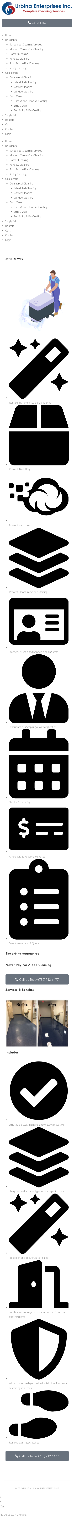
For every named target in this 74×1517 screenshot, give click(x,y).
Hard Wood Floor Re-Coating (30, 100)
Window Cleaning (19, 58)
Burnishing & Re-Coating (27, 110)
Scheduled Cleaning (25, 82)
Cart (7, 124)
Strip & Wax (20, 105)
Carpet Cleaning (18, 53)
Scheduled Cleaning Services (25, 44)
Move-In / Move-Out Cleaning (26, 49)
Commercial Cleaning (21, 77)
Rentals (9, 119)
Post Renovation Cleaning (24, 63)
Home (8, 35)
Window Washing (23, 91)
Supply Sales (12, 115)
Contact (10, 129)
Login (8, 133)
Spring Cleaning (18, 68)
